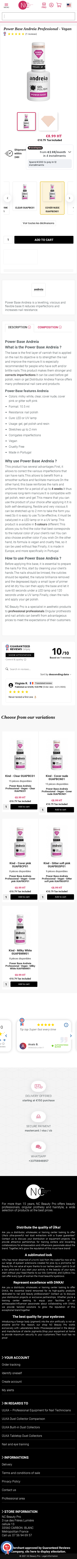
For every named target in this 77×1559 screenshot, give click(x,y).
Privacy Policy (11, 1481)
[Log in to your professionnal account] (44, 6)
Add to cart (44, 240)
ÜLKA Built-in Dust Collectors (21, 1427)
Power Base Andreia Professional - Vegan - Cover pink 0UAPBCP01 (20, 879)
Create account (12, 1381)
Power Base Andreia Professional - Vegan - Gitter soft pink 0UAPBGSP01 (57, 879)
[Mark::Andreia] (39, 290)
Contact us (9, 1490)
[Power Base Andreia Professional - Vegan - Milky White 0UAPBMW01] (20, 929)
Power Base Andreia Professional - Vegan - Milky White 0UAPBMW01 (20, 966)
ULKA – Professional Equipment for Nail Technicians (36, 1410)
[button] (69, 5)
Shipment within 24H (20, 153)
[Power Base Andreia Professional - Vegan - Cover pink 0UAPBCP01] (20, 842)
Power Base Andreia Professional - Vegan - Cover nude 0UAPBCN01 (57, 791)
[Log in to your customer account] (51, 5)
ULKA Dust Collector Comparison (23, 1419)
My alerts (8, 1390)
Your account (16, 1358)
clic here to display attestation (45, 1551)
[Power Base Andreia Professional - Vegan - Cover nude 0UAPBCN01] (57, 755)
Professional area (13, 1498)
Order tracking (11, 1364)
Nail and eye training (15, 1444)
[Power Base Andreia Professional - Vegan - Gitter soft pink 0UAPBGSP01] (57, 842)
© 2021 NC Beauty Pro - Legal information (38, 1556)
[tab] (19, 328)
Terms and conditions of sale (21, 1473)
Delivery (7, 1464)
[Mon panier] (58, 5)
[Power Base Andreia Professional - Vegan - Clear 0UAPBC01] (20, 755)
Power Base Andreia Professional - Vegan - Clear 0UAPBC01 (20, 788)
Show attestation (20, 655)
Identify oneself (12, 1373)
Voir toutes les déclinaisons (38, 223)
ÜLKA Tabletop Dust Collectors (22, 1436)
